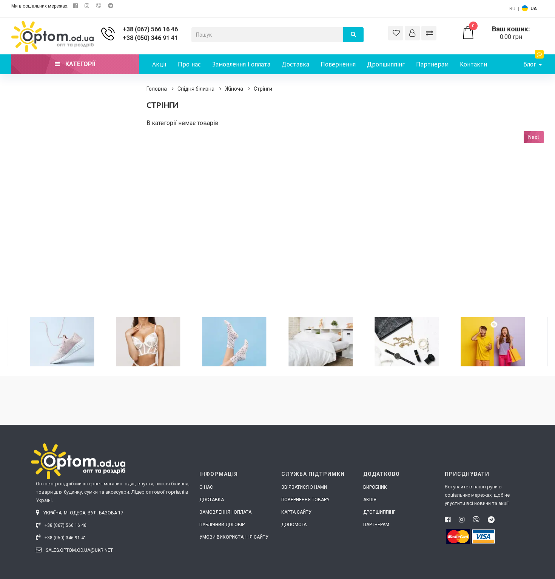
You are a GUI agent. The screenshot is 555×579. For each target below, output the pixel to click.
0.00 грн (501, 32)
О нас (206, 487)
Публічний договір (222, 524)
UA (533, 8)
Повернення (338, 64)
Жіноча (234, 89)
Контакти (473, 64)
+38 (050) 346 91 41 (150, 38)
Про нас (189, 64)
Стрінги (263, 89)
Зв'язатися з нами (304, 487)
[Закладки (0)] (395, 33)
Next (533, 137)
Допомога (294, 524)
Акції (159, 64)
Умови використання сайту (233, 537)
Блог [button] (530, 64)
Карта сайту (296, 512)
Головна (156, 89)
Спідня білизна (195, 89)
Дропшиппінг (386, 64)
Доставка (295, 64)
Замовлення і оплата (241, 64)
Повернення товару (305, 499)
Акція (369, 499)
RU (512, 8)
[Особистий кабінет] (412, 33)
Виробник (375, 487)
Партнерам (432, 64)
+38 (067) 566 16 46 (150, 29)
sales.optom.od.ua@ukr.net (79, 550)
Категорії (79, 64)
